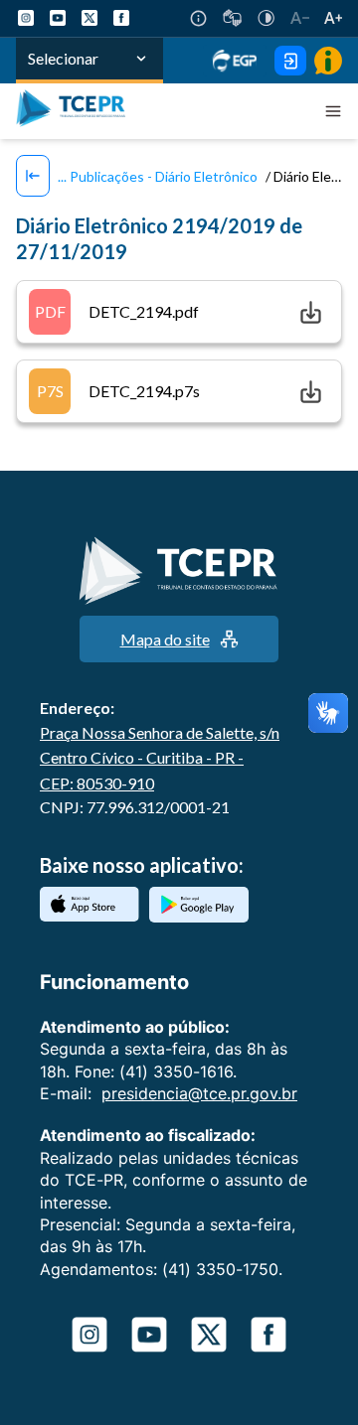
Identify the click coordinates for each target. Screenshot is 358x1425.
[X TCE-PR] (89, 18)
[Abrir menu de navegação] (333, 111)
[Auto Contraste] (266, 18)
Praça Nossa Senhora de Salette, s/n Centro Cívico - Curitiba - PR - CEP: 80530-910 (159, 757)
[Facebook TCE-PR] (121, 18)
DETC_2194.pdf (117, 311)
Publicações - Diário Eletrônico (162, 176)
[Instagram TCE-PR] (26, 18)
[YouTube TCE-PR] (58, 18)
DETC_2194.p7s (119, 390)
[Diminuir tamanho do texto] (299, 18)
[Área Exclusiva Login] (290, 60)
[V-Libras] (232, 18)
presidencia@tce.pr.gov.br (199, 1093)
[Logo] (75, 111)
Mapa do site (165, 639)
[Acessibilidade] (198, 18)
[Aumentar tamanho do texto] (333, 18)
